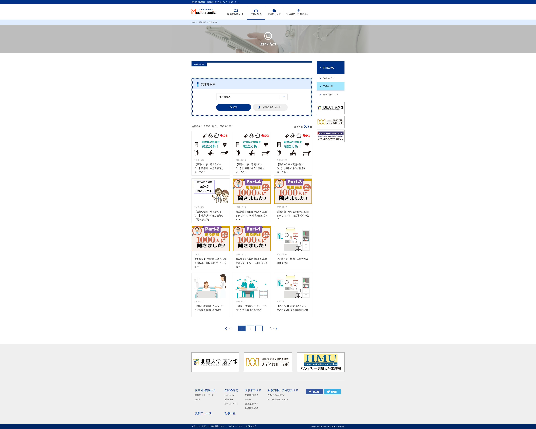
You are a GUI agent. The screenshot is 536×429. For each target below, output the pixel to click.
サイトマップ (251, 426)
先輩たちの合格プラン (276, 395)
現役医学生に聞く (251, 395)
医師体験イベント (330, 94)
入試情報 (248, 399)
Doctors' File (328, 78)
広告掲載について (218, 426)
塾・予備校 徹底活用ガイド (278, 399)
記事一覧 (230, 413)
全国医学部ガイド (251, 404)
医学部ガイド (274, 14)
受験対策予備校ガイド (298, 14)
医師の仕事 (328, 86)
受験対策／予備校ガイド (283, 390)
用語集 (197, 399)
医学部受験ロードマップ (204, 395)
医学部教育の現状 (251, 408)
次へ (272, 328)
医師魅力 (256, 14)
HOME (194, 22)
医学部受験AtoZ (235, 14)
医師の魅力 (202, 22)
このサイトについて (235, 426)
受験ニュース (203, 413)
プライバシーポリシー (200, 426)
